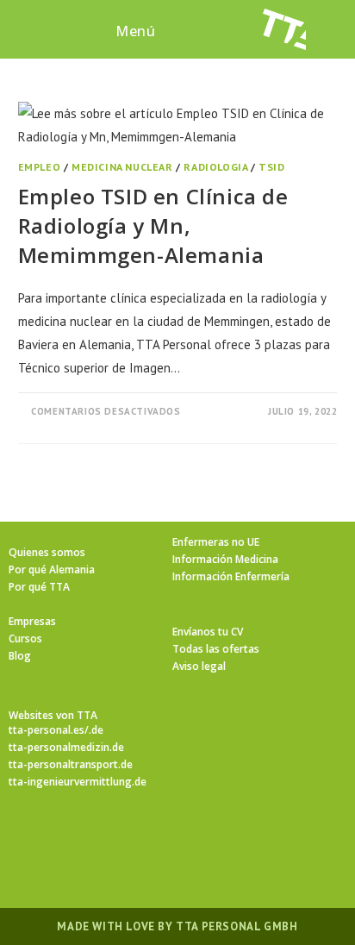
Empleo (39, 166)
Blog (20, 655)
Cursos (25, 638)
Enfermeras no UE (215, 542)
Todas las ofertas (215, 648)
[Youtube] (280, 839)
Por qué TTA (39, 586)
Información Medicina (225, 559)
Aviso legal (199, 666)
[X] (74, 839)
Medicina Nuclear (122, 166)
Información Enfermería (231, 576)
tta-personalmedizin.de (66, 747)
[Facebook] (115, 839)
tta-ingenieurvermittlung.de (77, 781)
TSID (271, 166)
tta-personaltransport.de (71, 764)
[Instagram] (156, 839)
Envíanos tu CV (207, 631)
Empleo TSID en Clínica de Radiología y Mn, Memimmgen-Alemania (153, 225)
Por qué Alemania (52, 569)
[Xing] (239, 839)
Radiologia (215, 166)
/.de (93, 730)
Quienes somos (47, 552)
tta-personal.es (46, 730)
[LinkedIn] (198, 839)
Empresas (32, 621)
